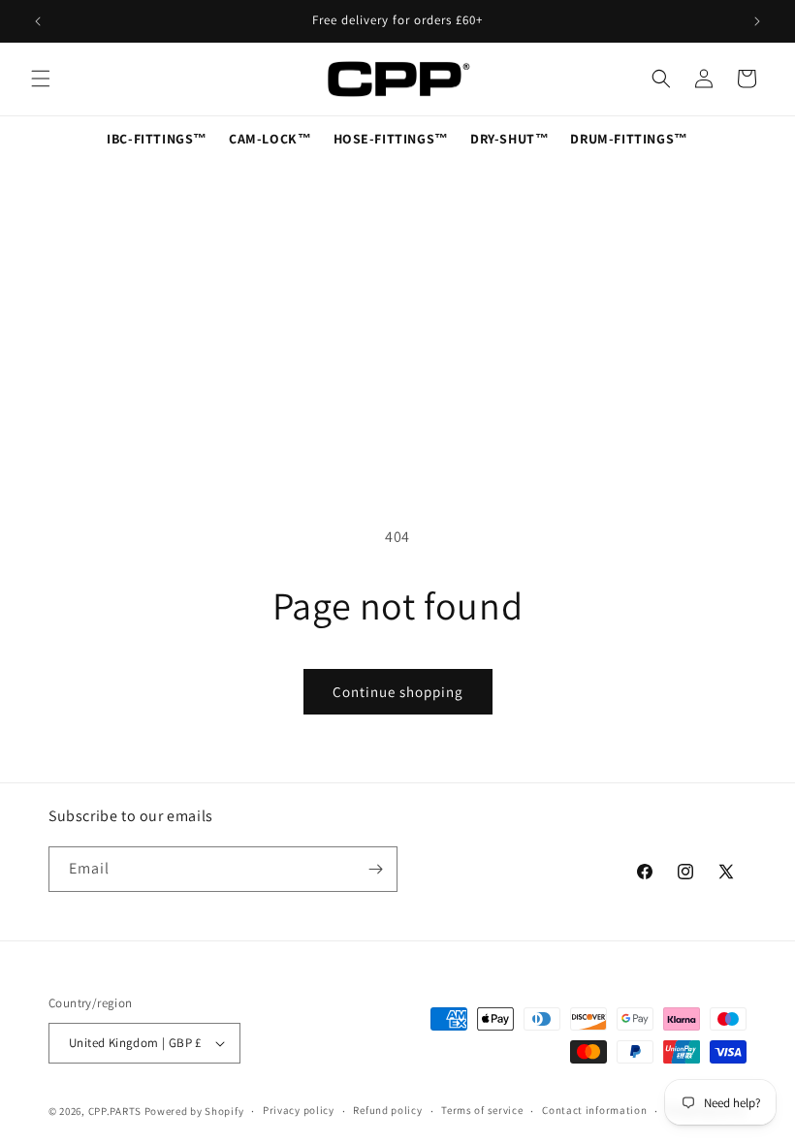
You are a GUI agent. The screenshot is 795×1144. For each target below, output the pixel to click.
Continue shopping (398, 692)
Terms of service (482, 1110)
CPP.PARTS (115, 1111)
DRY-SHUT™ (509, 138)
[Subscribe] (375, 869)
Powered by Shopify (194, 1111)
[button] (40, 78)
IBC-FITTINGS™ (157, 138)
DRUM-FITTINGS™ (628, 138)
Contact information (594, 1110)
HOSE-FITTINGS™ (391, 138)
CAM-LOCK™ (270, 138)
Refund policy (387, 1110)
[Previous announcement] (37, 21)
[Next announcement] (757, 21)
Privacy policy (298, 1110)
